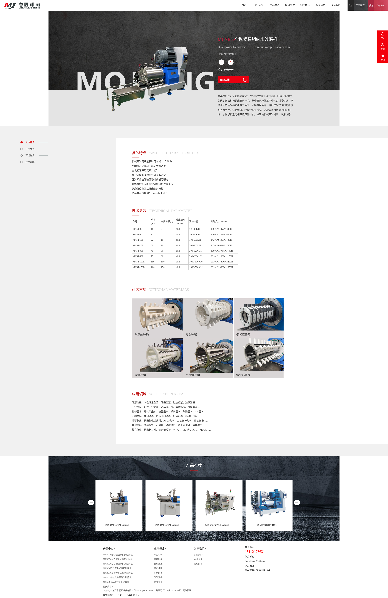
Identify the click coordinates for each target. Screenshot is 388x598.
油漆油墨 (158, 577)
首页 (244, 5)
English (380, 5)
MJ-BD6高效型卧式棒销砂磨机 (117, 568)
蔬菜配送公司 (133, 595)
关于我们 (259, 5)
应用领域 (290, 5)
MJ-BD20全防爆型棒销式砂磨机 (118, 564)
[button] (297, 503)
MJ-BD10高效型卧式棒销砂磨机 (118, 573)
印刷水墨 (158, 573)
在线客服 (225, 79)
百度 (119, 595)
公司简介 (198, 555)
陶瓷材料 (158, 555)
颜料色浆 (158, 568)
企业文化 (198, 559)
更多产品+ (108, 586)
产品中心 (274, 5)
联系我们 (336, 5)
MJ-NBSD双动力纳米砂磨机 (116, 582)
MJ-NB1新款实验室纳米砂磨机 (117, 577)
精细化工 (158, 582)
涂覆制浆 (158, 559)
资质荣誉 (198, 564)
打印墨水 (158, 564)
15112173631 (242, 70)
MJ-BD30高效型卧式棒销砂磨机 (118, 559)
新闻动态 (320, 5)
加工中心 (305, 5)
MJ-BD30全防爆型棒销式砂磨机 (118, 555)
